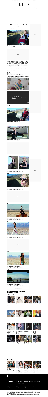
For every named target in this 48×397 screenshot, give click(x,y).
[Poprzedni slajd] (7, 364)
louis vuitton (15, 291)
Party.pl (8, 386)
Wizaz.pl (33, 387)
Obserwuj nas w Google (18, 288)
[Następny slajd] (40, 364)
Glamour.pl (8, 387)
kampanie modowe (21, 291)
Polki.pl (25, 386)
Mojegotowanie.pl (17, 387)
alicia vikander (10, 291)
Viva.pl (33, 386)
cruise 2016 (15, 292)
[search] (36, 8)
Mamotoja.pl (17, 386)
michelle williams (10, 292)
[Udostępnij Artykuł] (28, 46)
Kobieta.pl (25, 387)
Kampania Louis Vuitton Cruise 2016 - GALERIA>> (15, 74)
